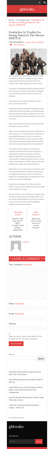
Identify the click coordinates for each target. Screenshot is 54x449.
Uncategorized (22, 20)
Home (11, 20)
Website (12, 323)
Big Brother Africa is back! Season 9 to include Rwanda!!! (36, 223)
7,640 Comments (19, 45)
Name (16, 303)
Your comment (21, 264)
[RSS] (39, 2)
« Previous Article (18, 213)
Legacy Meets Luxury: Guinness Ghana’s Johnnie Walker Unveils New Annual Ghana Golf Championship (26, 389)
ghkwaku (27, 9)
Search (11, 354)
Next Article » (36, 213)
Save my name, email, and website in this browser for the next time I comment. (25, 337)
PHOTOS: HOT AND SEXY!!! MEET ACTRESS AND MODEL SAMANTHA (18, 224)
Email (16, 313)
